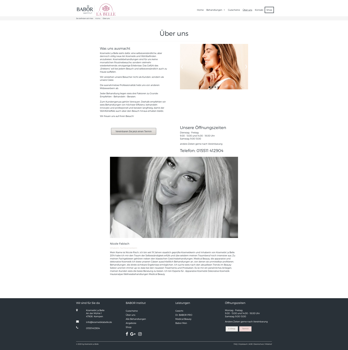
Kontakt (259, 10)
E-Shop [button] (231, 328)
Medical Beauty (183, 319)
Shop (269, 10)
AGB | (251, 344)
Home (200, 10)
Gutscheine (234, 10)
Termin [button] (245, 328)
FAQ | (236, 344)
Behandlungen (214, 10)
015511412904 (93, 328)
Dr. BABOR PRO (183, 315)
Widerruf (268, 344)
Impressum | (243, 344)
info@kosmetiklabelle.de (99, 322)
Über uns (247, 10)
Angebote (131, 323)
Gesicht (179, 310)
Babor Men (181, 323)
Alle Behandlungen (136, 319)
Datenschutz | (259, 344)
